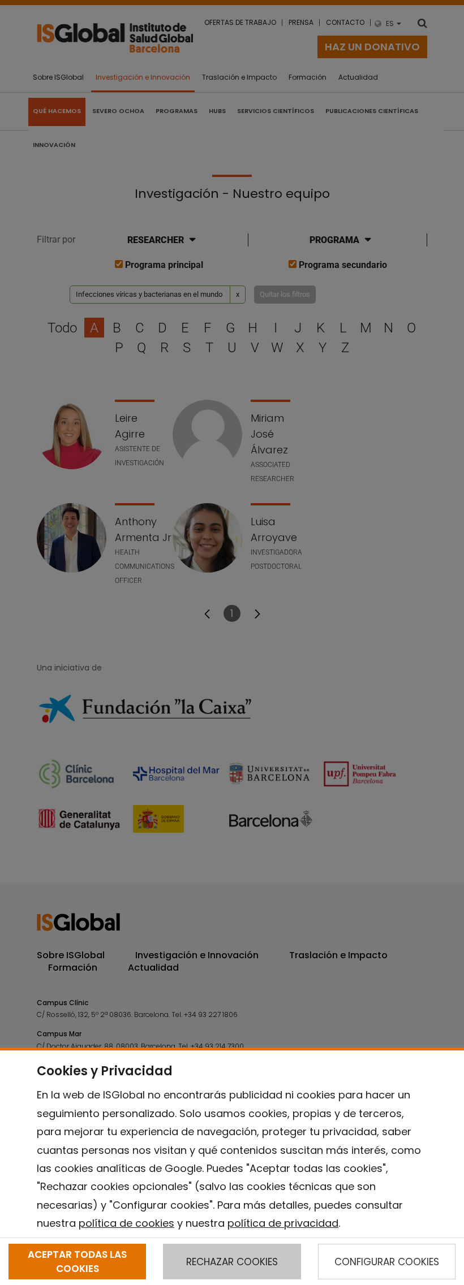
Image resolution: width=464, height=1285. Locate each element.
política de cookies (126, 1223)
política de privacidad (282, 1223)
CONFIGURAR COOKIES (386, 1262)
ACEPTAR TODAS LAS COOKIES (77, 1261)
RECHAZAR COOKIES (232, 1262)
